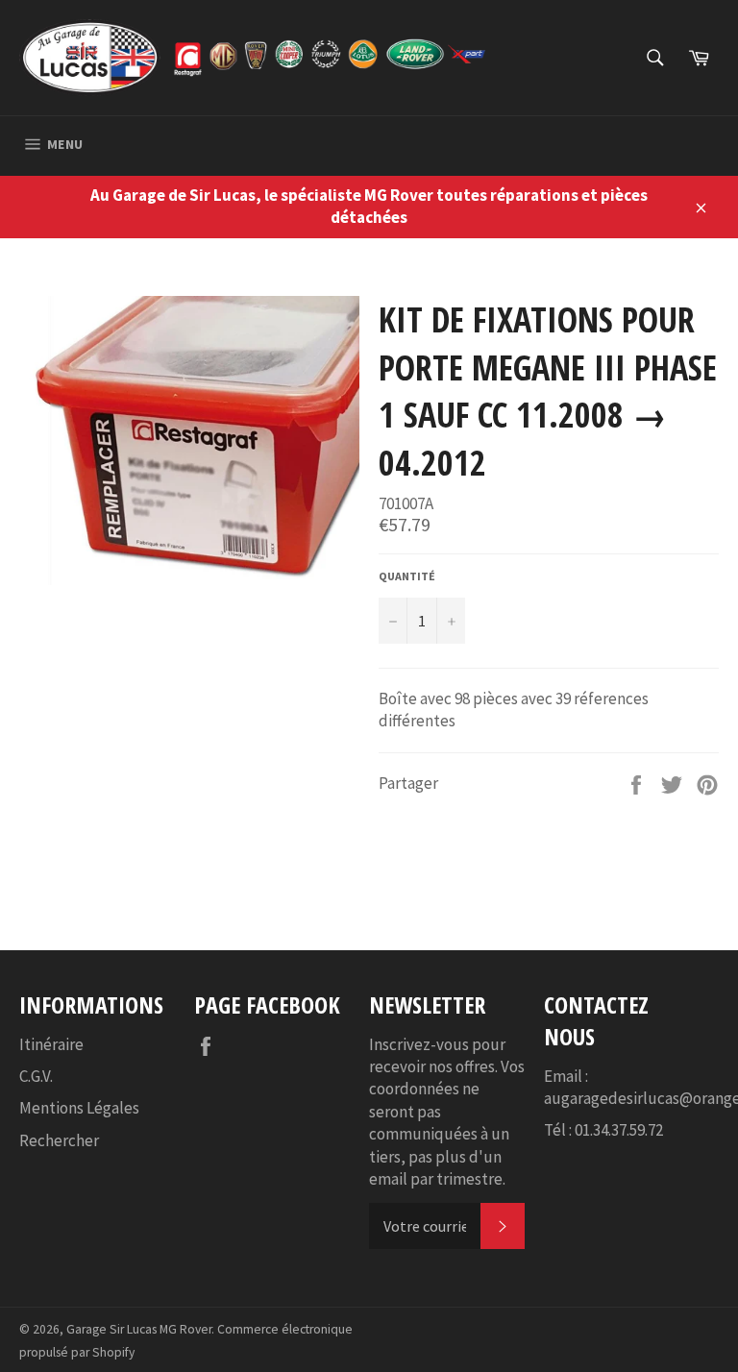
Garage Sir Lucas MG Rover (138, 1329)
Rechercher (59, 1140)
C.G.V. (36, 1076)
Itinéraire (51, 1044)
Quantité (407, 576)
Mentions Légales (79, 1107)
